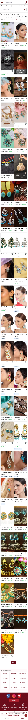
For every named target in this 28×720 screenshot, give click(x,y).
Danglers (5, 682)
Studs (14, 678)
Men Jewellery (22, 682)
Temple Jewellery (22, 673)
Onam (10, 16)
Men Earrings (5, 684)
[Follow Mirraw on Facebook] (8, 696)
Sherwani (5, 687)
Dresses (14, 682)
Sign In (14, 700)
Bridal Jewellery (14, 676)
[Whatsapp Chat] (26, 538)
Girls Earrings (22, 684)
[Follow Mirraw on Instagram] (14, 696)
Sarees (8, 5)
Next (13, 662)
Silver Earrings (22, 687)
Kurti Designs (14, 684)
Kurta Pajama (14, 687)
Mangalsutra (13, 673)
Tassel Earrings (22, 678)
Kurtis (21, 5)
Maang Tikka (5, 676)
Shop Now (8, 40)
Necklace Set (22, 676)
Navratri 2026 (17, 16)
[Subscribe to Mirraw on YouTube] (19, 696)
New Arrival (3, 16)
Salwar (3, 5)
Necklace (5, 673)
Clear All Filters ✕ (16, 19)
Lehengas (15, 5)
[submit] (24, 9)
